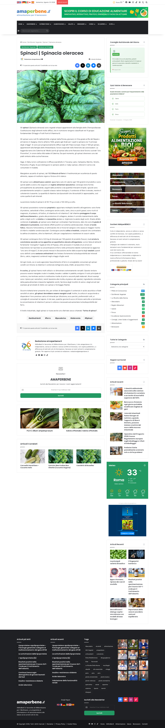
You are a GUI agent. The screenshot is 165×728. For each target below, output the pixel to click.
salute (97, 684)
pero (99, 673)
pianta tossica (105, 677)
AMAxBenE (110, 724)
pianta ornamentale (91, 677)
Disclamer (50, 724)
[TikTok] (47, 355)
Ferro (115, 109)
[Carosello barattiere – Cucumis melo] (32, 456)
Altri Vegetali (89, 650)
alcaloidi (98, 646)
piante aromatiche (104, 681)
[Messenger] (93, 65)
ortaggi (108, 669)
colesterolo (100, 654)
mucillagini (106, 665)
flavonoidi (94, 661)
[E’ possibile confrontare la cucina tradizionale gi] (143, 644)
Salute (113, 309)
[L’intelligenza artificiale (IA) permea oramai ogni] (143, 654)
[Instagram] (44, 355)
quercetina (88, 684)
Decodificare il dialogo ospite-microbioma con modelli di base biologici (117, 614)
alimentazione (108, 646)
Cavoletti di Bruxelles (85, 465)
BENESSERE (81, 24)
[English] (18, 2)
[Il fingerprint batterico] (136, 554)
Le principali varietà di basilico (117, 562)
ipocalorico (61, 318)
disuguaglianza (105, 658)
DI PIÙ (111, 24)
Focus (113, 312)
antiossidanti (89, 654)
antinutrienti (35, 318)
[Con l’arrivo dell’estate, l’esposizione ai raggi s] (133, 654)
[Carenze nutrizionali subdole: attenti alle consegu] (143, 665)
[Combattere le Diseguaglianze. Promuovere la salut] (143, 675)
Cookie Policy (72, 724)
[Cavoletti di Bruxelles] (88, 456)
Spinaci (89, 318)
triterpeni (88, 692)
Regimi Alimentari (117, 305)
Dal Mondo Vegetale (35, 42)
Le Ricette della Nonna (119, 298)
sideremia (76, 318)
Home (24, 42)
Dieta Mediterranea (91, 658)
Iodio (115, 104)
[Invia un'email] (42, 59)
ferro (48, 318)
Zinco (115, 114)
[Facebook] (77, 65)
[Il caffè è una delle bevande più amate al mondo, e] (122, 644)
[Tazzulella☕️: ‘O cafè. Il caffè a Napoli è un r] (122, 675)
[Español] (32, 2)
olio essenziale (97, 669)
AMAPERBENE (31, 24)
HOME (20, 24)
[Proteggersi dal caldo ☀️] (133, 644)
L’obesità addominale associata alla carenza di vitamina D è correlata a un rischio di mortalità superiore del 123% (134, 393)
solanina (88, 688)
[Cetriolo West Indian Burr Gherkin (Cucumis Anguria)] (60, 456)
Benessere (115, 327)
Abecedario (115, 301)
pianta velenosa (90, 681)
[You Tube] (41, 355)
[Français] (21, 2)
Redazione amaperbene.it (32, 59)
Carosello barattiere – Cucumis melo (29, 466)
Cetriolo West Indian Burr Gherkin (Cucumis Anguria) (59, 466)
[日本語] (30, 2)
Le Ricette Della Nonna (92, 665)
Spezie (96, 688)
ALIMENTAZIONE (59, 24)
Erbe (86, 661)
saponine (105, 684)
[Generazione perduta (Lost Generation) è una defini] (122, 654)
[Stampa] (99, 65)
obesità (87, 669)
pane (87, 673)
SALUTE (70, 24)
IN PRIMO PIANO (44, 24)
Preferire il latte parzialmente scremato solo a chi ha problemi (134, 449)
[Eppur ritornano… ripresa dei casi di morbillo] (118, 572)
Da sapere (101, 24)
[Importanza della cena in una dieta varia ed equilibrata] (136, 602)
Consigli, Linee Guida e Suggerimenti (124, 319)
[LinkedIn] (88, 65)
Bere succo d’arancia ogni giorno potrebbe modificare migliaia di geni (133, 405)
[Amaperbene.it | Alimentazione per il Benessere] (37, 12)
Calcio (115, 98)
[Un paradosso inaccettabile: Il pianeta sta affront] (122, 665)
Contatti (145, 724)
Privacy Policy (61, 724)
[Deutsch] (24, 2)
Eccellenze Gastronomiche (121, 316)
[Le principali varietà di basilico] (118, 554)
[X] (82, 65)
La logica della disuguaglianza (127, 503)
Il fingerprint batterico (133, 562)
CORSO (91, 24)
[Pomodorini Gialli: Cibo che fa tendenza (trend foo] (133, 675)
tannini (103, 688)
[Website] (36, 355)
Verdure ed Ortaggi (45, 47)
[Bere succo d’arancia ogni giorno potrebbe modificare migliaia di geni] (116, 405)
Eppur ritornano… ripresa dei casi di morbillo (117, 581)
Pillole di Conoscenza (119, 291)
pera (93, 673)
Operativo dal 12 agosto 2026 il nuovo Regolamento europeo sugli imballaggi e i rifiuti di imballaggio (105, 2)
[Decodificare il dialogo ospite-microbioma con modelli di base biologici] (118, 602)
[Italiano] (27, 2)
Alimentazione (116, 323)
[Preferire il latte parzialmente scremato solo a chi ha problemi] (116, 450)
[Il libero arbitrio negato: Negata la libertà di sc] (133, 665)
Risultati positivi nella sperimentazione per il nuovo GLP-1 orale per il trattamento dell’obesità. (135, 586)
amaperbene (100, 650)
